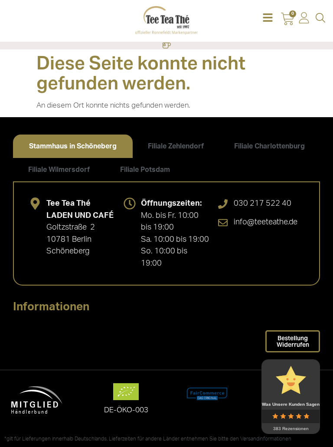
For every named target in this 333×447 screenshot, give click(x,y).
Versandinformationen (265, 438)
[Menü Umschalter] (166, 45)
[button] (267, 18)
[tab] (73, 146)
